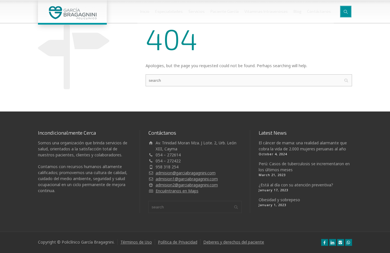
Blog (297, 11)
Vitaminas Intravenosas (266, 11)
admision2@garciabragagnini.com (187, 185)
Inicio (144, 11)
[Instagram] (340, 242)
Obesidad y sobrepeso (279, 199)
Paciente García (224, 11)
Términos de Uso (136, 242)
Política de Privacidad (177, 242)
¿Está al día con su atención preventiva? (296, 185)
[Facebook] (324, 242)
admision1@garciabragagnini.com (187, 179)
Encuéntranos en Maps (177, 191)
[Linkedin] (332, 242)
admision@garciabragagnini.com (186, 173)
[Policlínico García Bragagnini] (72, 11)
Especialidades (169, 11)
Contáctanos (319, 11)
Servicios (196, 11)
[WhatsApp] (348, 242)
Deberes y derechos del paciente (233, 242)
